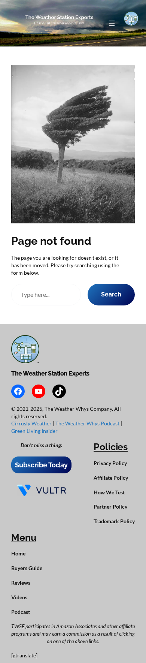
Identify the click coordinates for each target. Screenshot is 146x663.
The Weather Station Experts (50, 373)
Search (111, 294)
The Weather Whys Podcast (88, 423)
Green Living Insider (34, 431)
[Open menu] (111, 23)
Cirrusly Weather (32, 423)
